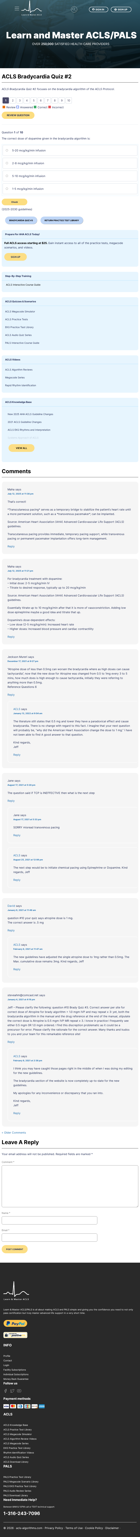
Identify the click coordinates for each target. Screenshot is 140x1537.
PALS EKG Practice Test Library (19, 1486)
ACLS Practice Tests (16, 319)
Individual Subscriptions (16, 1374)
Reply (11, 546)
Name (6, 1212)
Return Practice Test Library (62, 220)
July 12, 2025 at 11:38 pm (20, 493)
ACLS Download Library (15, 1461)
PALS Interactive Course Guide (22, 342)
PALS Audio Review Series (17, 1490)
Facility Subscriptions (14, 1369)
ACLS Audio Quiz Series (18, 335)
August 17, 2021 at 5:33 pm (27, 819)
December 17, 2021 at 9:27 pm (23, 661)
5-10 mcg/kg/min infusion (28, 176)
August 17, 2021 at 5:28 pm (21, 785)
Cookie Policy (94, 1528)
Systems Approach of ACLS (23, 437)
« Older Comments (14, 1132)
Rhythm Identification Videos (18, 1452)
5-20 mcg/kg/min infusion (28, 150)
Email (5, 1230)
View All (21, 448)
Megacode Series (15, 377)
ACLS (16, 709)
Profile (6, 1356)
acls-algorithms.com (29, 1528)
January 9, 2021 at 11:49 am (22, 910)
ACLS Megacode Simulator (20, 311)
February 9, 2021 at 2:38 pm (27, 1060)
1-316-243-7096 (21, 1513)
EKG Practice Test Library (19, 327)
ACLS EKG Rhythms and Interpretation (29, 429)
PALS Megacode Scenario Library (20, 1481)
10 (69, 101)
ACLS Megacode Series (16, 1443)
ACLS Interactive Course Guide (23, 284)
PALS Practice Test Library (17, 1477)
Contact (7, 1360)
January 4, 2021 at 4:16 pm (21, 999)
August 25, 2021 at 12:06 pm (28, 859)
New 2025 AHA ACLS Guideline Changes (30, 414)
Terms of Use (74, 1528)
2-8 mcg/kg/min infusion (27, 163)
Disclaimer (112, 1528)
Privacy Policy (54, 1528)
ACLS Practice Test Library (17, 1429)
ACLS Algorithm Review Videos (20, 1438)
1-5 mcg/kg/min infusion (27, 188)
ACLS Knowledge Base (15, 1425)
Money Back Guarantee (16, 1379)
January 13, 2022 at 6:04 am (27, 713)
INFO (7, 1345)
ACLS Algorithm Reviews (18, 369)
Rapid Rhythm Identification (20, 385)
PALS (7, 1466)
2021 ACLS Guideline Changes (24, 421)
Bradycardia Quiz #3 (21, 220)
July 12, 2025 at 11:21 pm (20, 571)
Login (6, 1365)
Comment (8, 1162)
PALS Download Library (15, 1495)
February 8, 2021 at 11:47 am (28, 949)
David (11, 905)
